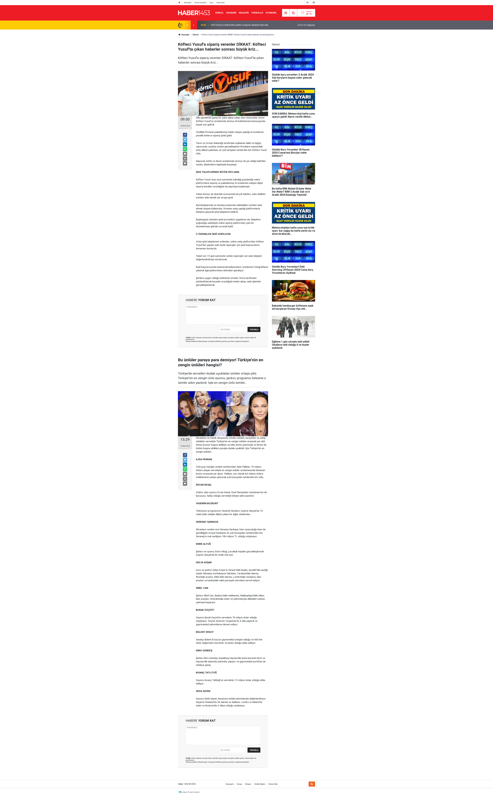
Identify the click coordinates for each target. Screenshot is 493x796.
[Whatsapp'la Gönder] (185, 149)
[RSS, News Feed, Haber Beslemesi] (312, 784)
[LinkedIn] (185, 144)
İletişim (248, 784)
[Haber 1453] (194, 12)
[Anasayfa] (179, 3)
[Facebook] (185, 135)
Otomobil (271, 12)
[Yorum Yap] (185, 163)
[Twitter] (185, 140)
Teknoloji (257, 12)
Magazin (244, 12)
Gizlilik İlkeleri (259, 784)
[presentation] (187, 25)
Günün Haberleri (200, 3)
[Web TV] (307, 2)
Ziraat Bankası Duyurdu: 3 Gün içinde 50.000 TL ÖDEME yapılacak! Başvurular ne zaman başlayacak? (245, 25)
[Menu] (285, 13)
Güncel (219, 12)
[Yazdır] (185, 159)
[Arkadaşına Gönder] (185, 154)
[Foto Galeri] (313, 2)
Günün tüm (306, 25)
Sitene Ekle (220, 3)
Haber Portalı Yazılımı (191, 792)
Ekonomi (231, 12)
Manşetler (187, 3)
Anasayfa (230, 784)
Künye (239, 784)
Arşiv (211, 3)
